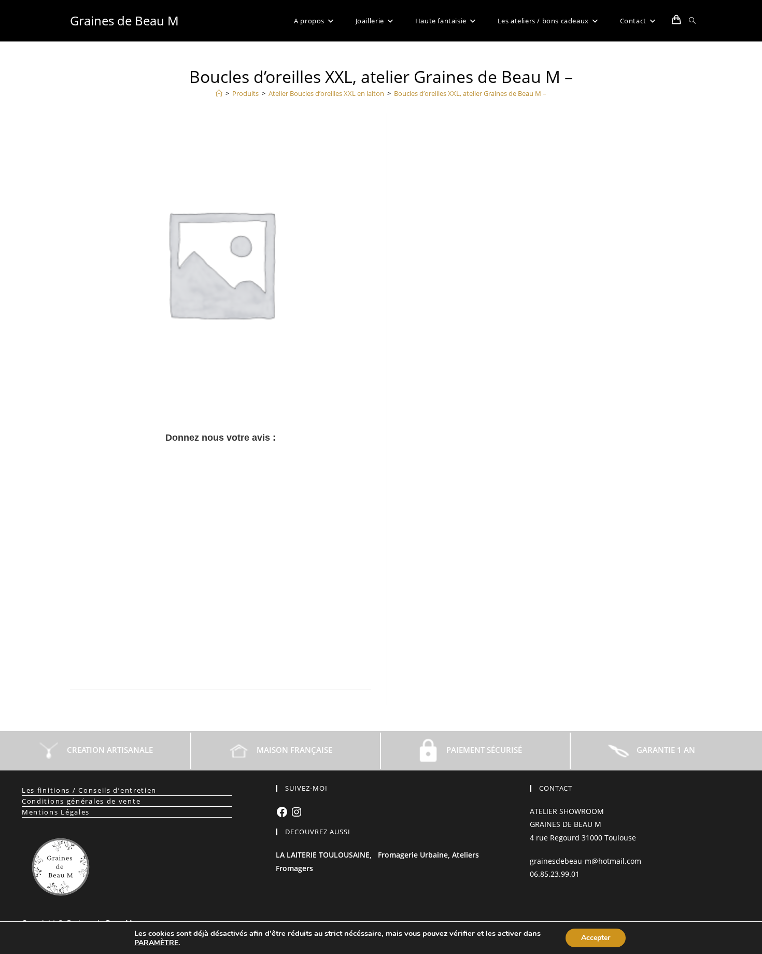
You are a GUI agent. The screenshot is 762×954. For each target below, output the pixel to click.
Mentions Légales (56, 812)
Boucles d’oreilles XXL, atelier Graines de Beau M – (470, 93)
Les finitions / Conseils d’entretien (89, 790)
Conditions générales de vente (81, 801)
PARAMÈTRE (156, 943)
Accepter (595, 938)
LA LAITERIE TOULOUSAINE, (324, 855)
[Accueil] (219, 93)
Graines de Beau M (124, 20)
